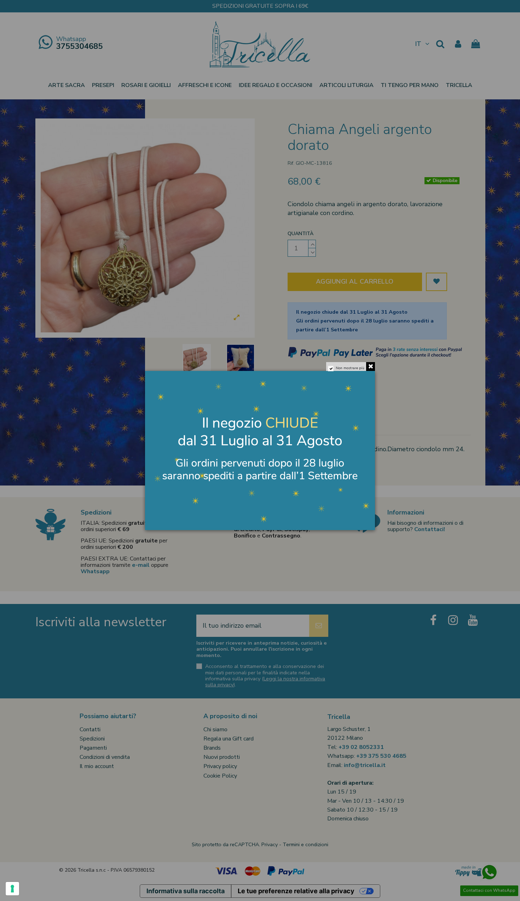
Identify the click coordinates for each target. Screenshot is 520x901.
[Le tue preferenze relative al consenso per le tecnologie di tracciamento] (12, 888)
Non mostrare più (350, 368)
